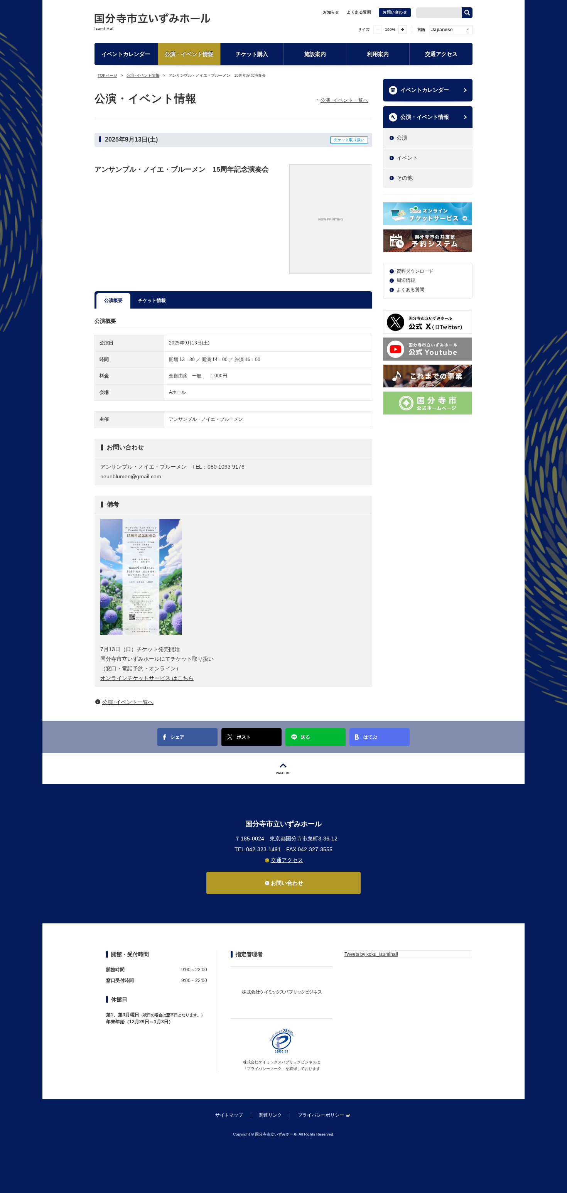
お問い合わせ (395, 12)
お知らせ (331, 12)
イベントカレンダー (125, 54)
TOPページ (107, 75)
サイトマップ (229, 1115)
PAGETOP (283, 768)
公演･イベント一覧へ (344, 100)
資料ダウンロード (415, 271)
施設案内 (315, 54)
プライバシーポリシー (321, 1115)
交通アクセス (441, 54)
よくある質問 (359, 12)
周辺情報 (406, 280)
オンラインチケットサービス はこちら (147, 678)
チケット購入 (252, 54)
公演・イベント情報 (189, 54)
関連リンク (270, 1115)
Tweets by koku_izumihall (371, 954)
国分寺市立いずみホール (152, 21)
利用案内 (378, 54)
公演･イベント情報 (143, 75)
